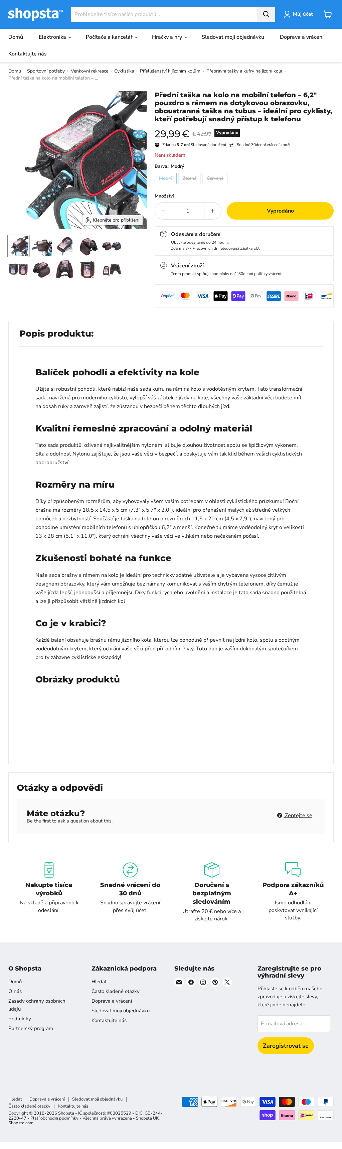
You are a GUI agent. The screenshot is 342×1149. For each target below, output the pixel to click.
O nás (15, 991)
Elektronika (53, 37)
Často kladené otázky (116, 991)
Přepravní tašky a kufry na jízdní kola (244, 71)
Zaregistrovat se (286, 1046)
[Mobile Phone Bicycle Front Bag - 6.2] (18, 246)
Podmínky (19, 1018)
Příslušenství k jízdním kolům (170, 71)
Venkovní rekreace (89, 71)
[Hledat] (266, 14)
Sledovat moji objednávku (233, 37)
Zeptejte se (298, 815)
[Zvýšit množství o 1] (212, 211)
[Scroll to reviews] (244, 127)
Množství (164, 196)
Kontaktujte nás (27, 53)
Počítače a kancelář (110, 37)
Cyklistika (124, 71)
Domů (15, 37)
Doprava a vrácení (302, 37)
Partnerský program (30, 1028)
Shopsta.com (20, 1123)
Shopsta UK (147, 1118)
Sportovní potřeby (46, 71)
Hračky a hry (167, 37)
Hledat (99, 981)
